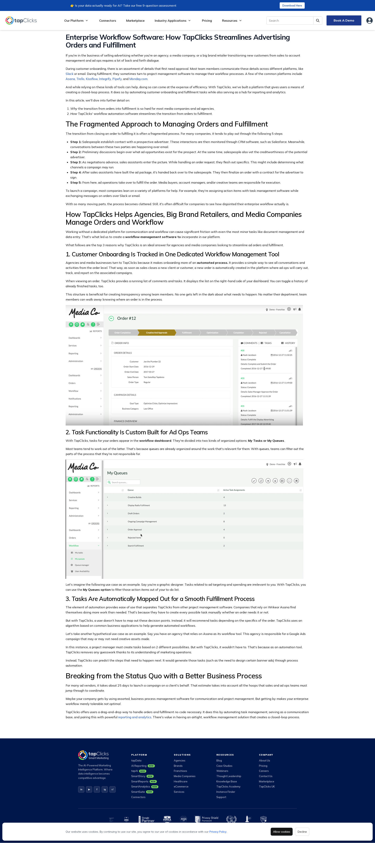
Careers (264, 770)
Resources (229, 20)
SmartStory (142, 776)
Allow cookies (281, 831)
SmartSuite (141, 791)
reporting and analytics (134, 717)
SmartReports (143, 781)
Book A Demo (344, 20)
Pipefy (117, 79)
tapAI (138, 770)
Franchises (180, 770)
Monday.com (138, 79)
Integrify (105, 79)
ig (105, 789)
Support (221, 797)
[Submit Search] (317, 20)
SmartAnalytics (144, 786)
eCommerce (181, 786)
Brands (178, 765)
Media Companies (185, 776)
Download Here (292, 5)
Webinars (222, 770)
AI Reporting (142, 765)
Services (179, 791)
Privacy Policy (217, 831)
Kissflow (92, 79)
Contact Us (265, 776)
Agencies (179, 760)
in (81, 789)
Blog (219, 760)
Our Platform (74, 20)
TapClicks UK (267, 786)
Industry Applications (170, 20)
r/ (112, 789)
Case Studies (224, 765)
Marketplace (135, 20)
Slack (69, 74)
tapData (136, 760)
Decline (302, 831)
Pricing (207, 20)
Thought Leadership (228, 776)
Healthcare (181, 781)
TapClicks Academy (228, 786)
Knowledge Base (226, 781)
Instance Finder (225, 791)
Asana (70, 79)
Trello (80, 79)
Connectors (107, 20)
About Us (264, 760)
